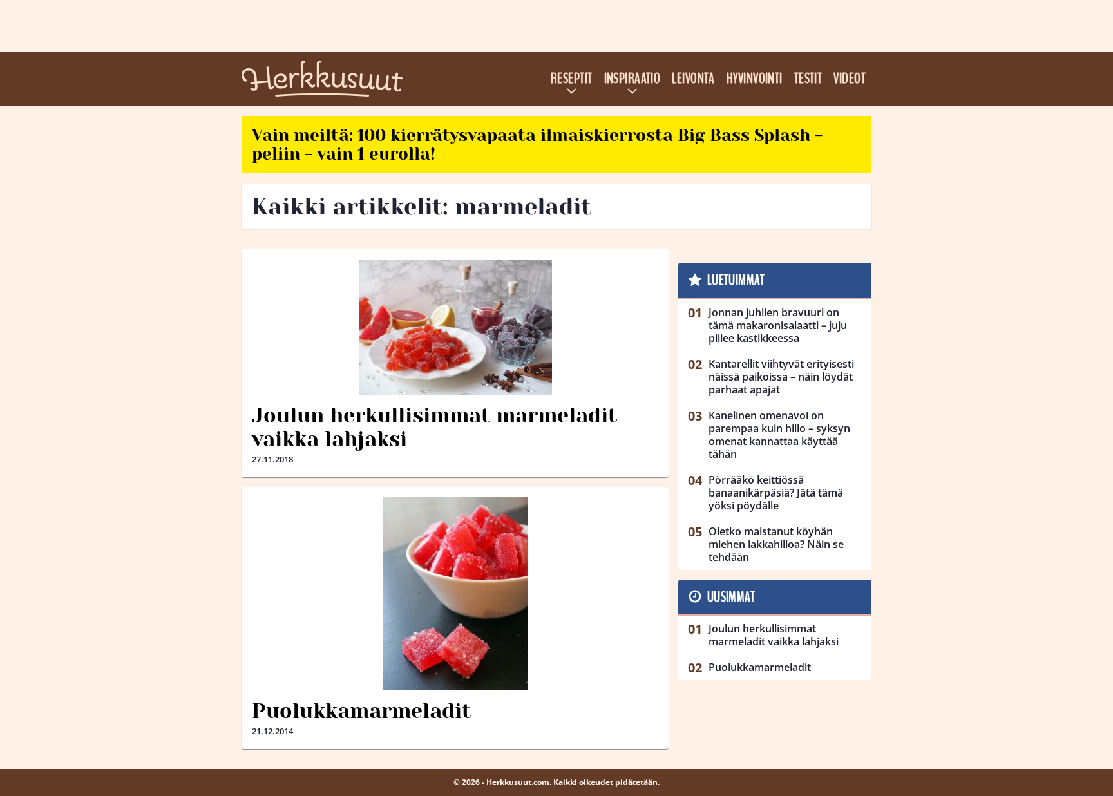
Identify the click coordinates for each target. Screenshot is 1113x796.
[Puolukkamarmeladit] (455, 593)
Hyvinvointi (755, 78)
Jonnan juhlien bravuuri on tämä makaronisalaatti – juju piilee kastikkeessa (778, 325)
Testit (808, 78)
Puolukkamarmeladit (361, 711)
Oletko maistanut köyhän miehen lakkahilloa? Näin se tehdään (776, 544)
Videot (849, 78)
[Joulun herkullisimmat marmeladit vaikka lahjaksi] (455, 327)
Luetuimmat (736, 280)
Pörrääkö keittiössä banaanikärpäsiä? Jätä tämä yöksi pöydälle (776, 493)
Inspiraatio (632, 78)
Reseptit (572, 78)
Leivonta (693, 78)
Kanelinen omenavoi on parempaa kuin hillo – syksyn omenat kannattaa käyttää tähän (779, 434)
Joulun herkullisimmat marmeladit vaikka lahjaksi (434, 427)
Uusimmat (731, 597)
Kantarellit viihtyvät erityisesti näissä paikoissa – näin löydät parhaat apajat (781, 377)
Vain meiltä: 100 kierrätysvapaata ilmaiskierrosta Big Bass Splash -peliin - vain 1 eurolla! (537, 145)
